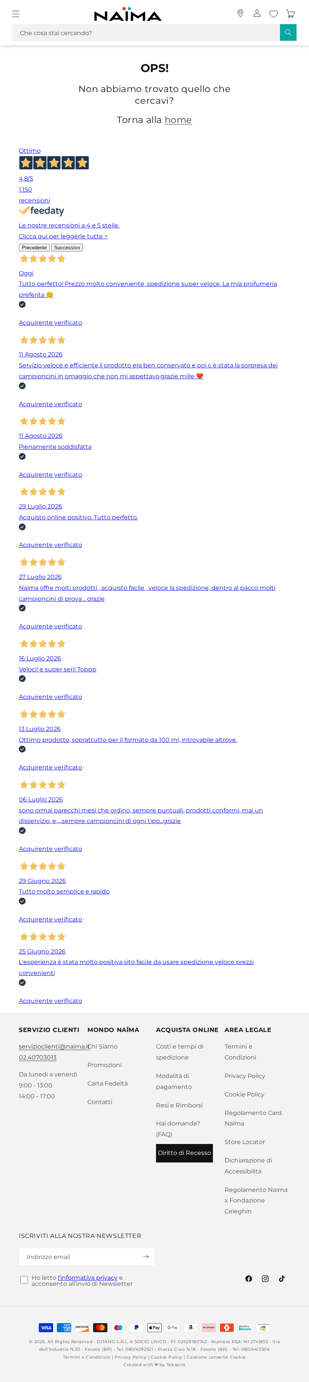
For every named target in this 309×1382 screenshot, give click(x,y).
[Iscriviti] (146, 1256)
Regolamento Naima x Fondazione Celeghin (256, 1200)
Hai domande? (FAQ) (178, 1129)
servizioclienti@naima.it (54, 1046)
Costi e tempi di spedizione (179, 1052)
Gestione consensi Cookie (216, 1357)
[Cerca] (288, 32)
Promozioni (104, 1065)
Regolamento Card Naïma (253, 1118)
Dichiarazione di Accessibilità (248, 1166)
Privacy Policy (245, 1075)
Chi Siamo (102, 1046)
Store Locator (245, 1142)
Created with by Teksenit (154, 1364)
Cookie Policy (245, 1094)
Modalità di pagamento (174, 1081)
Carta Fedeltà (107, 1083)
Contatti (99, 1102)
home (178, 119)
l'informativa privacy (88, 1277)
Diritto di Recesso (184, 1152)
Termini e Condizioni (240, 1052)
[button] (16, 13)
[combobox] (154, 32)
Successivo (67, 247)
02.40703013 (38, 1057)
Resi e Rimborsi (179, 1105)
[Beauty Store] (240, 13)
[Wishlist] (273, 14)
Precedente (34, 247)
